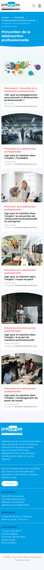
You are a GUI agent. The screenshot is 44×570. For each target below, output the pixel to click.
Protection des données (13, 537)
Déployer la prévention (12, 502)
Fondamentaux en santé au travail (18, 20)
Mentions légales (9, 534)
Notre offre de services (12, 496)
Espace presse (8, 540)
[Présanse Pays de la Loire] (10, 6)
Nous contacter (9, 543)
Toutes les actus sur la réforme (16, 516)
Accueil (5, 17)
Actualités (19, 17)
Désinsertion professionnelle (15, 505)
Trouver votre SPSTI (11, 531)
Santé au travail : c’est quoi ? (15, 519)
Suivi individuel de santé (13, 499)
